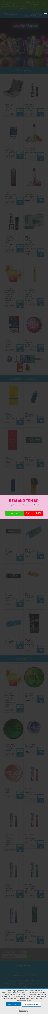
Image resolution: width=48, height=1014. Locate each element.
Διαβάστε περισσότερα (24, 1000)
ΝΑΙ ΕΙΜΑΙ (15, 513)
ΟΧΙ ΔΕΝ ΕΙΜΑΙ (33, 513)
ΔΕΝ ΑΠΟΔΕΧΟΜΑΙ (31, 1004)
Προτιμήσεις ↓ (23, 1011)
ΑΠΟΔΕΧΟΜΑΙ (13, 1004)
